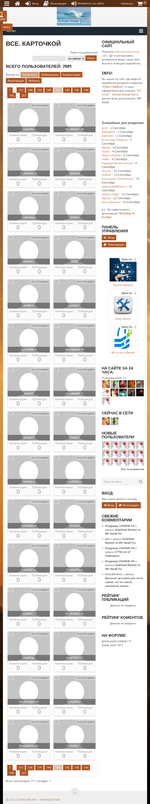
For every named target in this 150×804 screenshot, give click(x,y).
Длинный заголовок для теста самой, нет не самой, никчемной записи (124, 582)
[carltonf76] (131, 462)
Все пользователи (132, 469)
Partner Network (123, 285)
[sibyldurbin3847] (114, 445)
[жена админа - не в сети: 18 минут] (131, 384)
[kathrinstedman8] (123, 453)
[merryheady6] (106, 462)
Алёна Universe (111, 155)
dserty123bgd (110, 194)
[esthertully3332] (131, 445)
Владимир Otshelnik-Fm (120, 525)
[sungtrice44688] (123, 445)
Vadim (105, 159)
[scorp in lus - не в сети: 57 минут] (106, 392)
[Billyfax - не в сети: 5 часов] (106, 401)
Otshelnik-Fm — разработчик (38, 799)
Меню (11, 31)
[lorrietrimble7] (114, 453)
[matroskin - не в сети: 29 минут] (140, 384)
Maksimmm (108, 132)
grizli (104, 128)
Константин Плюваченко (117, 178)
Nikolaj (106, 147)
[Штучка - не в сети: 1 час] (114, 392)
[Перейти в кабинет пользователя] (29, 118)
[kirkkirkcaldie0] (131, 453)
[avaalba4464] (123, 462)
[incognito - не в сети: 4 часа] (140, 392)
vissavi (105, 151)
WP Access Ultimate (123, 352)
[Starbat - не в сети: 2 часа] (123, 392)
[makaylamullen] (106, 445)
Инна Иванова (111, 202)
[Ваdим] (106, 384)
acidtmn (106, 174)
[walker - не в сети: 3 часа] (131, 392)
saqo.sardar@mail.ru (114, 186)
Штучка (106, 170)
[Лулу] (114, 384)
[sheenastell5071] (140, 445)
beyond (106, 198)
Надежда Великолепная (117, 163)
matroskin (107, 135)
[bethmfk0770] (140, 453)
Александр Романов (114, 139)
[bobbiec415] (106, 453)
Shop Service (123, 319)
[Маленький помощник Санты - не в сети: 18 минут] (123, 384)
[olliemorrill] (114, 462)
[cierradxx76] (140, 462)
